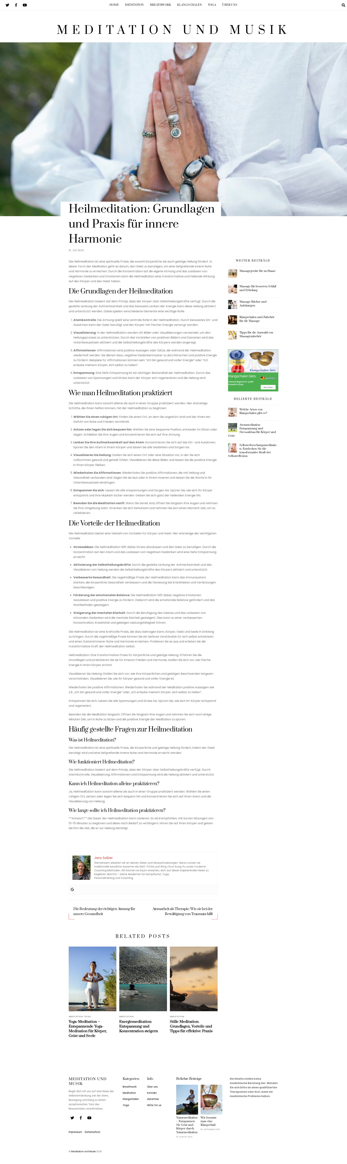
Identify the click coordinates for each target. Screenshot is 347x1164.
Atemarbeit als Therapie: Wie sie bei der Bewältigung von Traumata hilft (183, 911)
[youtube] (24, 5)
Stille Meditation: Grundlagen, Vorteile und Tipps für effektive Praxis (191, 1026)
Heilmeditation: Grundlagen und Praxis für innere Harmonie (142, 224)
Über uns (229, 5)
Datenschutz (92, 1132)
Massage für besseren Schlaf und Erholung (257, 288)
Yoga (212, 5)
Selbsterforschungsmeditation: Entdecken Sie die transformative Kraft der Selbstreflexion (252, 450)
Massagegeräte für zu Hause (257, 271)
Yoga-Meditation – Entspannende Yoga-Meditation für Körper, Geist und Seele (88, 1028)
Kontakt (152, 1093)
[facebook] (16, 5)
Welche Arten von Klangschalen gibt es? (253, 411)
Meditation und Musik (83, 1151)
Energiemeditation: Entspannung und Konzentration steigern (138, 1026)
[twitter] (7, 5)
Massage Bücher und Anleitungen (253, 303)
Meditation (134, 5)
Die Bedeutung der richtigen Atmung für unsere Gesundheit (104, 911)
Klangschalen (189, 5)
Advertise (153, 1099)
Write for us (154, 1105)
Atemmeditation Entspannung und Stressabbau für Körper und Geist (252, 430)
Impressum (75, 1132)
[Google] (72, 890)
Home (114, 5)
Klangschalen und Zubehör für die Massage (257, 319)
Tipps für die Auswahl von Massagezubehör (256, 334)
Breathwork (160, 5)
